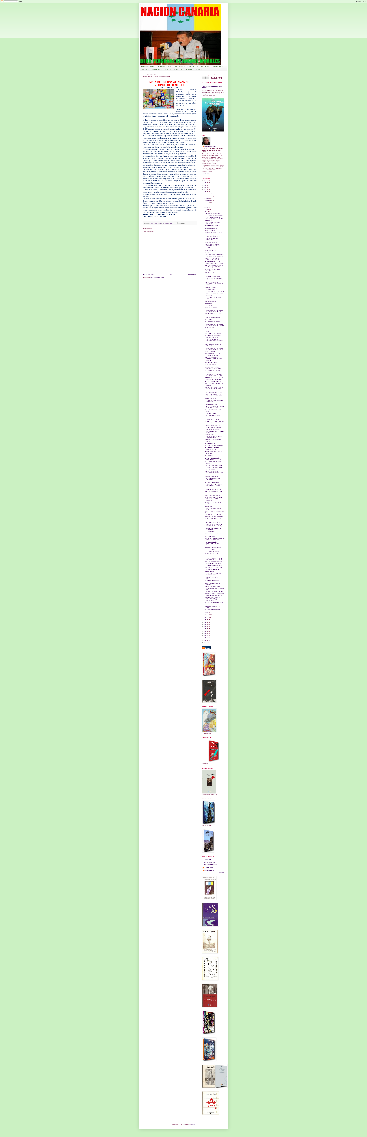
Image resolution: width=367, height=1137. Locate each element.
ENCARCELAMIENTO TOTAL (212, 425)
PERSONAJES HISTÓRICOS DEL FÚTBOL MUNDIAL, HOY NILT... (214, 311)
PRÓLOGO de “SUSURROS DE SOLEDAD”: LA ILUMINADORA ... (214, 395)
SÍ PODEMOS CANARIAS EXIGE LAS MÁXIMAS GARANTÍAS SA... (214, 492)
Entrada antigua (192, 274)
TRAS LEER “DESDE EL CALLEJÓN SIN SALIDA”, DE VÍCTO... (214, 422)
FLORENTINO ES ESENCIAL (212, 522)
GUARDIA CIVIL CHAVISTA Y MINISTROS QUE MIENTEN (213, 367)
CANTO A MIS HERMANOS (212, 551)
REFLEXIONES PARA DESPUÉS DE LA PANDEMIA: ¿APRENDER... (214, 594)
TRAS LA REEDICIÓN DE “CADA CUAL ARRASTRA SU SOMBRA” (214, 262)
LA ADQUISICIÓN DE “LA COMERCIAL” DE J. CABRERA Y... (214, 341)
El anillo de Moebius (209, 862)
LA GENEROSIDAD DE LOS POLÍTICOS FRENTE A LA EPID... (214, 218)
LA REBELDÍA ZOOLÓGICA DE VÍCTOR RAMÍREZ (213, 574)
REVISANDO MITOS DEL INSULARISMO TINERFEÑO (213, 488)
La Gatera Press (208, 867)
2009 (205, 642)
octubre (207, 198)
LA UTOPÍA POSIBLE (210, 531)
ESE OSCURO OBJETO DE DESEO (214, 291)
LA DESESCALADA (210, 248)
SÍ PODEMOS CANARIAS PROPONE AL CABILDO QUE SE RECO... (214, 284)
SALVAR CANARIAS (210, 398)
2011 (205, 638)
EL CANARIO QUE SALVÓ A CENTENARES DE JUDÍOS (213, 459)
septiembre (208, 200)
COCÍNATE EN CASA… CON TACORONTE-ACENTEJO (212, 354)
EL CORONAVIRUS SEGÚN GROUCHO (212, 371)
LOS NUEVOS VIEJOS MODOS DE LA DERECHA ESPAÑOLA (214, 316)
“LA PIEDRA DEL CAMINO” (212, 482)
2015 (205, 629)
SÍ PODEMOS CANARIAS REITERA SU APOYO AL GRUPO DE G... (214, 407)
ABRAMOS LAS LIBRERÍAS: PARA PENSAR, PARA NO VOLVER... (214, 275)
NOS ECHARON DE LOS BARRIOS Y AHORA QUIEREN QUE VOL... (214, 255)
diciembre (208, 194)
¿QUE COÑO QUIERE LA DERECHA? (211, 578)
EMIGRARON (208, 453)
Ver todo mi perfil (206, 173)
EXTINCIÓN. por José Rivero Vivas (214, 534)
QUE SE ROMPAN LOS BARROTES (214, 512)
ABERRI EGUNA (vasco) (211, 554)
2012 (205, 635)
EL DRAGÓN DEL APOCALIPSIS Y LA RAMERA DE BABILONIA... (214, 485)
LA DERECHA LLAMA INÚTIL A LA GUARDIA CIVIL (214, 401)
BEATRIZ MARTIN (209, 870)
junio (206, 207)
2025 (205, 180)
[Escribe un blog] (178, 223)
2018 (205, 622)
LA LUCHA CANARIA (210, 413)
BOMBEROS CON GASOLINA (213, 226)
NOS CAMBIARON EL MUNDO (213, 333)
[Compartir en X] (180, 223)
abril (206, 211)
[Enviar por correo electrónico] (177, 223)
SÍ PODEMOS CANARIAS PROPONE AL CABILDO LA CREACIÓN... (213, 222)
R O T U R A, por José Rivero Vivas (214, 445)
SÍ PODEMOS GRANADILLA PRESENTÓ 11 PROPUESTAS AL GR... (214, 588)
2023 (205, 185)
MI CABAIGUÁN (209, 305)
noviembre (208, 196)
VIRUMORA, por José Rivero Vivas (214, 516)
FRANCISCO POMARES (210, 865)
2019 (205, 620)
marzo (207, 612)
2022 (205, 187)
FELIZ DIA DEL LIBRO (210, 362)
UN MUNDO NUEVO (210, 287)
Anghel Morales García (210, 146)
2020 (205, 192)
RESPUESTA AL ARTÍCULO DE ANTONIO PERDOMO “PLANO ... (214, 519)
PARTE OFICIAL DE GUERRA (213, 514)
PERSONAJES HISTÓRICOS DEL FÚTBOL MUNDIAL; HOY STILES (214, 325)
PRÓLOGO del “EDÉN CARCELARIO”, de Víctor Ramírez (212, 543)
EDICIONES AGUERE (164, 66)
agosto (207, 203)
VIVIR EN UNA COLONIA (211, 301)
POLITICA (168, 69)
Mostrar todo (221, 872)
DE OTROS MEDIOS (203, 66)
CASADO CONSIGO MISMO (212, 322)
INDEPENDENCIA (217, 66)
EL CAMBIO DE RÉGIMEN (212, 581)
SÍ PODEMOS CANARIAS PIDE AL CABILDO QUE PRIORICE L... (214, 378)
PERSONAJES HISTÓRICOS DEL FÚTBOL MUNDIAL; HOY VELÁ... (214, 279)
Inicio (171, 274)
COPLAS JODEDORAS (148, 66)
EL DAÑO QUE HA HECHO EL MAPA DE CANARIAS (213, 336)
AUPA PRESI (208, 303)
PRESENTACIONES (187, 69)
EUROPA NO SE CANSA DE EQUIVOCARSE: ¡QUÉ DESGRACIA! (212, 599)
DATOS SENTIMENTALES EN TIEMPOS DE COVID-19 (212, 259)
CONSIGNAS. (208, 506)
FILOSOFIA (199, 69)
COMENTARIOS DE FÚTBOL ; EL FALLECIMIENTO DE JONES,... (214, 525)
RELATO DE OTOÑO (210, 364)
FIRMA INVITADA (179, 66)
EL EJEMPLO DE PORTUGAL (213, 610)
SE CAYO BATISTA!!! (210, 250)
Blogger (193, 1124)
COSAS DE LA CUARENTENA (213, 476)
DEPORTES (145, 69)
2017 (205, 624)
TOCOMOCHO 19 (209, 456)
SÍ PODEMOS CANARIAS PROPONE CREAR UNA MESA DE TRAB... (214, 473)
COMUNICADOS (157, 69)
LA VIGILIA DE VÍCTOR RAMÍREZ (213, 236)
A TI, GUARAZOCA (210, 443)
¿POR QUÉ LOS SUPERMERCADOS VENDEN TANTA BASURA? (213, 436)
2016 (205, 626)
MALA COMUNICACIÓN (211, 228)
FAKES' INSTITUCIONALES (212, 556)
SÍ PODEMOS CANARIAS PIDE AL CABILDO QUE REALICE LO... (214, 266)
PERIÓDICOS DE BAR (211, 308)
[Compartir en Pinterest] (184, 223)
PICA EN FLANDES (210, 351)
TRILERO (207, 252)
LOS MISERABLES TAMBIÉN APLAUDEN (212, 479)
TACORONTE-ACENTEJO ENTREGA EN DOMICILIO (212, 245)
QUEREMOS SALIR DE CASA (213, 314)
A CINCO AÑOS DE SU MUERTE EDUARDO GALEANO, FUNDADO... (213, 499)
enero (207, 617)
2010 (205, 640)
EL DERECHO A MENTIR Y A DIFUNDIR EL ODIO (212, 448)
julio (206, 205)
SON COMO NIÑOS (210, 273)
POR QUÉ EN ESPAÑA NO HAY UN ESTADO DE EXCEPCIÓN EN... (214, 388)
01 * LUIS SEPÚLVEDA (211, 327)
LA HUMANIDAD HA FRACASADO (214, 565)
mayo (206, 209)
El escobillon (207, 859)
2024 (205, 183)
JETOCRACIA (208, 319)
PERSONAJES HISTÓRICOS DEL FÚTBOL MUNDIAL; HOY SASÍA (214, 348)
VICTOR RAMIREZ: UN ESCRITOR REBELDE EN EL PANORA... (214, 603)
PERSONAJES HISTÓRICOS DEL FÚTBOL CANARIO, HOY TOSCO (214, 391)
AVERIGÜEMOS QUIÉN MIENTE (213, 451)
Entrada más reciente (148, 274)
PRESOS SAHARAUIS (211, 404)
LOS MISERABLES (210, 536)
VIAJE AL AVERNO (210, 571)
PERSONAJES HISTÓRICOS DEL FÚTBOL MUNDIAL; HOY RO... (214, 375)
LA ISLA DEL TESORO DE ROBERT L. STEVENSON (214, 468)
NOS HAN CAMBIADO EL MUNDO (214, 591)
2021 (205, 189)
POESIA (176, 69)
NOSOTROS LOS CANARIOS (212, 495)
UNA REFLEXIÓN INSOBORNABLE (214, 465)
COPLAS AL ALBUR (210, 289)
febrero (207, 615)
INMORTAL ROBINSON (211, 242)
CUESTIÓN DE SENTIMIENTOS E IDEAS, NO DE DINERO (214, 568)
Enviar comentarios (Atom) (157, 277)
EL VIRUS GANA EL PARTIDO (213, 381)
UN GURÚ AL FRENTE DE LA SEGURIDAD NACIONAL (212, 418)
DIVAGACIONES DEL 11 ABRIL (213, 547)
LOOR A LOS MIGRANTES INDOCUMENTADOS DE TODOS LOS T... (214, 431)
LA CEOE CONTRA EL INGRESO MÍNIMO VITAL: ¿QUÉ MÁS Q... (213, 559)
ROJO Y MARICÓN (210, 230)
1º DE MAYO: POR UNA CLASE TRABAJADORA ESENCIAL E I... (214, 214)
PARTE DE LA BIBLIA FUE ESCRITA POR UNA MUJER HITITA (214, 539)
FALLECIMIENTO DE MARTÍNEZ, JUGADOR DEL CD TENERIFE (214, 562)
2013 (205, 633)
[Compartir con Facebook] (182, 223)
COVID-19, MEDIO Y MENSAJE (213, 427)
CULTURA (191, 66)
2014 (205, 631)
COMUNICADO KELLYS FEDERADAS (211, 239)
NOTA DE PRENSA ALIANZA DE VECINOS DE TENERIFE (213, 233)
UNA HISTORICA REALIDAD (212, 416)
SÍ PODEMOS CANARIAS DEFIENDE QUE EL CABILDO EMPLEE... (213, 359)
